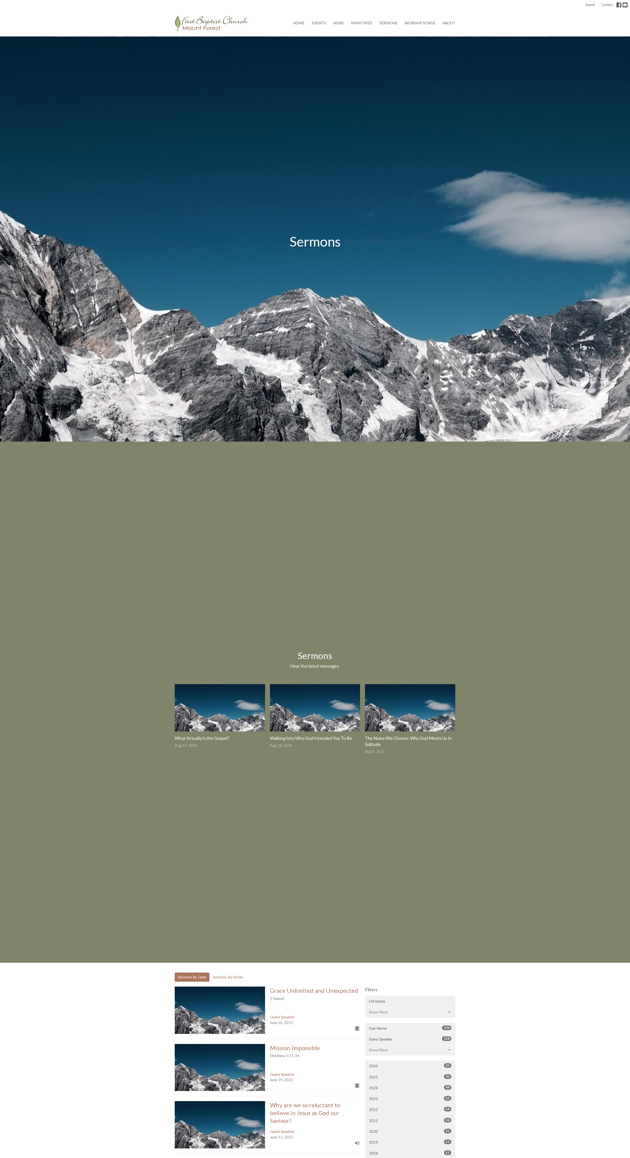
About (448, 23)
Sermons (388, 23)
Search (590, 5)
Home (298, 23)
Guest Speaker (409, 1039)
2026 (409, 1065)
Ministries (361, 23)
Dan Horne (409, 1028)
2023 (409, 1098)
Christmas (377, 1001)
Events (319, 23)
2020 (409, 1131)
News (338, 23)
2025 (409, 1077)
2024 (409, 1087)
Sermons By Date (192, 977)
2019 (409, 1142)
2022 (409, 1109)
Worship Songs (420, 23)
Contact (607, 5)
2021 (409, 1120)
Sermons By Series (228, 977)
